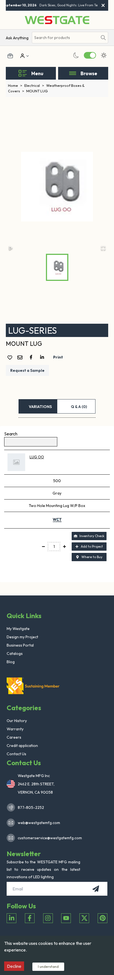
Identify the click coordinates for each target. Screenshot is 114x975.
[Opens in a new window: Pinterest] (102, 918)
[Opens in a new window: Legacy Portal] (10, 55)
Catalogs (15, 653)
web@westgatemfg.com (39, 822)
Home (15, 85)
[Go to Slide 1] (57, 267)
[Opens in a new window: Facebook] (30, 918)
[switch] (90, 55)
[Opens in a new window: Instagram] (48, 918)
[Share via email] (21, 358)
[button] (57, 186)
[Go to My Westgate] (22, 55)
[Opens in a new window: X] (84, 918)
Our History (17, 720)
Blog (11, 661)
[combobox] (65, 37)
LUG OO (37, 456)
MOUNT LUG (37, 91)
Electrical (34, 85)
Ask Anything (17, 37)
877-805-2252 (31, 807)
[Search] (103, 37)
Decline (14, 966)
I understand (48, 966)
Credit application (22, 745)
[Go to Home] (57, 20)
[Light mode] (103, 55)
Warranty (15, 728)
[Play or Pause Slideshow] (11, 248)
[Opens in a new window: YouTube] (66, 918)
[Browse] (72, 73)
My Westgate (18, 628)
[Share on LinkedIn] (43, 357)
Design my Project (22, 636)
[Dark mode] (76, 55)
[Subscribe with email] (95, 888)
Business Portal (20, 645)
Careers (14, 737)
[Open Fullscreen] (103, 248)
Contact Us (16, 753)
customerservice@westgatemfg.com (48, 837)
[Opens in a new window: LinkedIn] (11, 918)
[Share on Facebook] (32, 357)
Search (10, 433)
